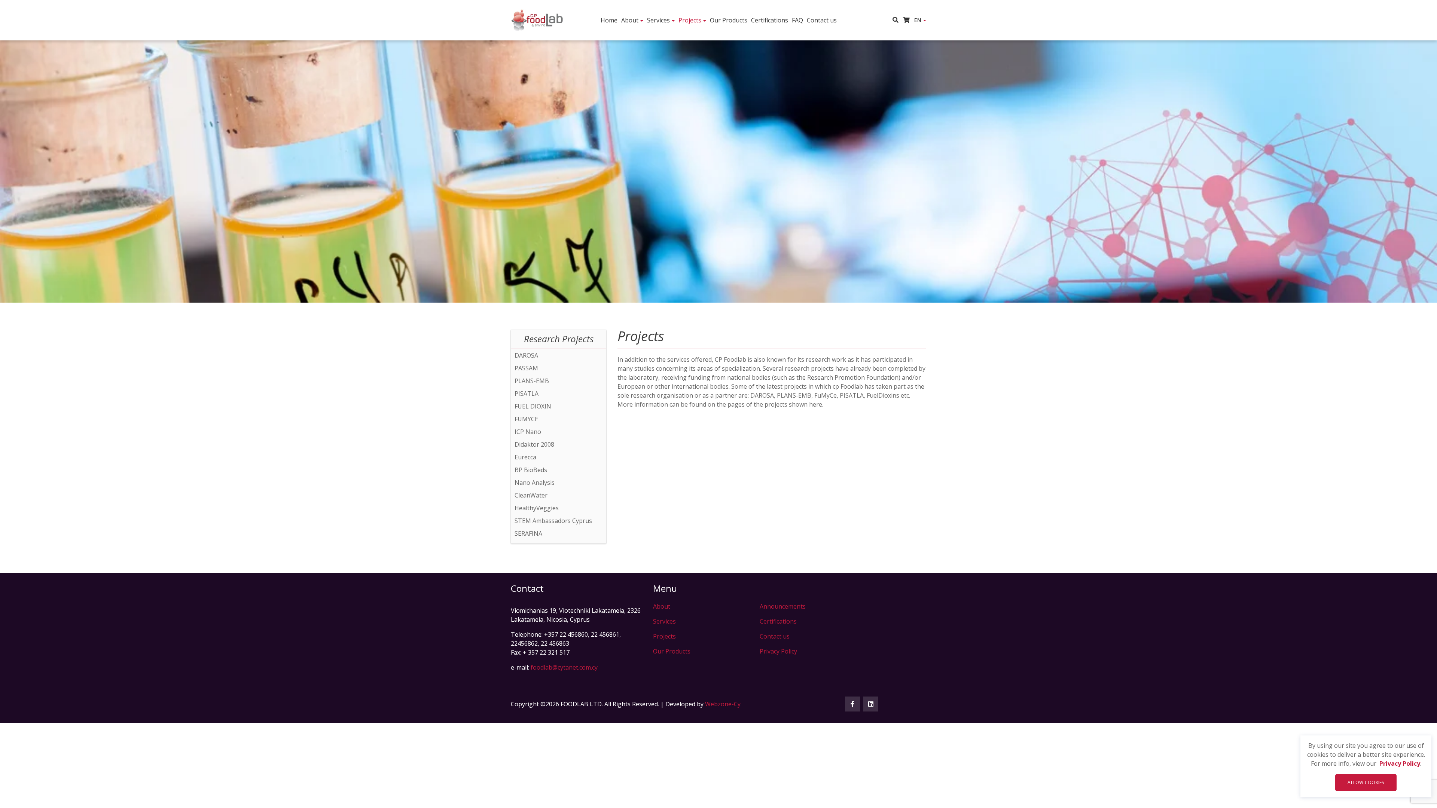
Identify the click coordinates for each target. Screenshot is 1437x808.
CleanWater (531, 495)
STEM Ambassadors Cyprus (553, 521)
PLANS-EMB (532, 381)
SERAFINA (528, 533)
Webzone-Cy (723, 704)
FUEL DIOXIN (533, 406)
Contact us (822, 20)
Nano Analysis (535, 482)
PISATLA (527, 393)
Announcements (783, 606)
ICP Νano (528, 432)
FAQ (797, 20)
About (629, 20)
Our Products (728, 20)
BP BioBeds (531, 470)
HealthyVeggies (537, 508)
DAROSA (526, 355)
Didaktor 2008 (534, 444)
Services (658, 20)
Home (609, 20)
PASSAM (526, 368)
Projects (689, 20)
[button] (898, 20)
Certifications (769, 20)
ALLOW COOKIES (1366, 782)
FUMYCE (526, 419)
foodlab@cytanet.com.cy (564, 667)
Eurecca (525, 457)
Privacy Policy (1399, 763)
